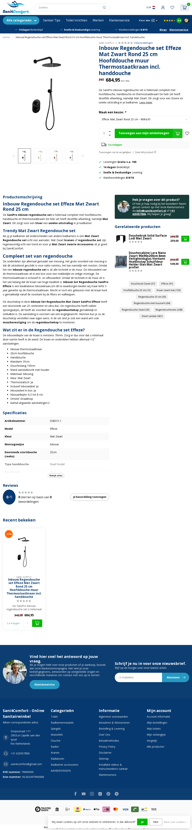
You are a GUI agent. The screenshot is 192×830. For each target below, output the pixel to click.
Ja (142, 822)
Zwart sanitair (152, 316)
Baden (55, 746)
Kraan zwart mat (168, 290)
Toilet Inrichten (76, 20)
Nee (155, 822)
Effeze (167, 283)
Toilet (54, 716)
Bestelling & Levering (111, 728)
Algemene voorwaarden (113, 716)
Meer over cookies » (175, 822)
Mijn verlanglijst (156, 734)
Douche (55, 740)
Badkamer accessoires (64, 764)
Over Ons (104, 734)
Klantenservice (119, 20)
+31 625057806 (20, 753)
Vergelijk (152, 740)
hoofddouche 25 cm (137, 290)
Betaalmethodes (109, 740)
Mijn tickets (154, 728)
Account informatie (158, 716)
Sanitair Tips (51, 20)
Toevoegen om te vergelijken (115, 152)
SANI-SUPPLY (106, 43)
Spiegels (56, 728)
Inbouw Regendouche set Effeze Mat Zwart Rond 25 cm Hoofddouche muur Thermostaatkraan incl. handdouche (80, 37)
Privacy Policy (107, 746)
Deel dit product (144, 152)
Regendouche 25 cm (152, 296)
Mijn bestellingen (157, 722)
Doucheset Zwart (143, 283)
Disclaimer (105, 752)
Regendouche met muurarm (152, 303)
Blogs (163, 29)
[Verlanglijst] (172, 7)
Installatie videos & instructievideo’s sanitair (113, 767)
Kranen (55, 752)
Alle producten (155, 746)
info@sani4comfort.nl (151, 210)
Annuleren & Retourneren (114, 722)
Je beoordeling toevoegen (89, 497)
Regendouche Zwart (135, 309)
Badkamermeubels (62, 722)
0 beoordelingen (143, 42)
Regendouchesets (169, 309)
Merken (98, 20)
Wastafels (57, 734)
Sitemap (104, 758)
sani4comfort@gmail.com (26, 764)
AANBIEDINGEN (61, 770)
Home (6, 37)
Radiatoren (57, 758)
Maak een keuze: (112, 112)
